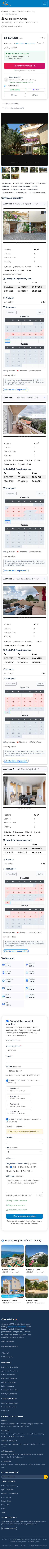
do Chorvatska (8, 1341)
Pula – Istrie (5, 1505)
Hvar (21, 1454)
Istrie (4, 1420)
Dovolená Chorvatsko (9, 1407)
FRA (8, 1171)
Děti (12, 1147)
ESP (34, 1167)
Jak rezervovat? (10, 1528)
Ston (2, 1467)
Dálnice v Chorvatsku (9, 1378)
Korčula (17, 1465)
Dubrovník (6, 1461)
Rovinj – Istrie (6, 1501)
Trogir (12, 1457)
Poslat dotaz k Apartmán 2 (16, 571)
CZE (8, 1167)
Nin (9, 1444)
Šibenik (25, 1444)
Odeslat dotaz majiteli (25, 1216)
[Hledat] (46, 1477)
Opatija (3, 1436)
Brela (17, 1454)
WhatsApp (16, 90)
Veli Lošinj (20, 1436)
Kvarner (5, 1431)
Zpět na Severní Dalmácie (14, 108)
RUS (15, 1171)
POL (29, 1171)
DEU (21, 1167)
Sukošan (33, 1444)
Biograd (4, 1444)
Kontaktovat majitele (26, 66)
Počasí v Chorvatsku (8, 1382)
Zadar (3, 1447)
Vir (38, 1444)
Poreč (36, 1424)
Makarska (27, 1454)
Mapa (15, 95)
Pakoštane (15, 1444)
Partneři (6, 1353)
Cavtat (3, 1465)
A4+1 (17, 43)
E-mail (9, 1056)
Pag (21, 1444)
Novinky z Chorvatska (9, 1394)
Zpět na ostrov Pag (12, 103)
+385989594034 (12, 86)
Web (36, 95)
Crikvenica (9, 1434)
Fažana (12, 1424)
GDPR (17, 1545)
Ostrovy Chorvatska (8, 1375)
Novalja (28, 1434)
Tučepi (17, 1457)
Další (40, 312)
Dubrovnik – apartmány (9, 1486)
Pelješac (37, 1465)
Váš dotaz (14, 1176)
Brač (12, 1454)
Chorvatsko (5, 11)
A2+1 (22, 43)
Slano (43, 1465)
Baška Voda (5, 1454)
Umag (22, 1426)
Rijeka (13, 1436)
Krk (15, 1434)
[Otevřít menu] (45, 3)
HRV (22, 1171)
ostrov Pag (30, 11)
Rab (9, 1436)
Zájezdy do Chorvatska (9, 1367)
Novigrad (30, 1424)
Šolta (7, 1457)
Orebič (30, 1465)
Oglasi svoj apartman (10, 1346)
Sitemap (23, 1545)
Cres (3, 1434)
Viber (37, 90)
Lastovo (24, 1465)
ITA (28, 1167)
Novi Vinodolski (37, 1434)
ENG (15, 1167)
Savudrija (15, 1426)
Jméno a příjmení (13, 1046)
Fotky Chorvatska (7, 1386)
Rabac (3, 1426)
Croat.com (5, 1411)
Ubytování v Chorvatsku (17, 1327)
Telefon (13, 1066)
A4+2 (27, 43)
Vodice (42, 1444)
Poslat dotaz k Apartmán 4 (17, 951)
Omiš (34, 1454)
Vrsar (27, 1426)
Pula (41, 1424)
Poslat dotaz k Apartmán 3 (16, 761)
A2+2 (32, 43)
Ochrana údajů (7, 1545)
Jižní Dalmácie (7, 1451)
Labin (17, 1424)
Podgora (40, 1454)
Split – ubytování (7, 1490)
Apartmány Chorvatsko (9, 1371)
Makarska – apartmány (9, 1493)
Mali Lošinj (21, 1434)
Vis (22, 1457)
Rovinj (9, 1426)
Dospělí (9, 1137)
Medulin (23, 1424)
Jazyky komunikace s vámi (21, 1164)
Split (2, 1457)
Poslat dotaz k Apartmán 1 (16, 390)
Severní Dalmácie (18, 11)
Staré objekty (8, 1357)
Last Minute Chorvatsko (9, 1390)
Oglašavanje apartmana (39, 1545)
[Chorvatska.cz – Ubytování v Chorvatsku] (6, 3)
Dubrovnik (10, 1465)
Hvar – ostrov (6, 1497)
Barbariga (4, 1424)
